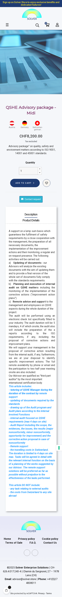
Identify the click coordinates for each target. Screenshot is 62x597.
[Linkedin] (27, 553)
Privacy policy (26, 538)
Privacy (41, 593)
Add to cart (23, 183)
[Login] (57, 25)
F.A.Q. (33, 542)
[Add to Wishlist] (46, 183)
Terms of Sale (13, 542)
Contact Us (50, 542)
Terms (49, 593)
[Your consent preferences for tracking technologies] (59, 448)
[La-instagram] (35, 553)
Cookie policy (50, 538)
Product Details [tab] (31, 220)
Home (7, 538)
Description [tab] (31, 214)
